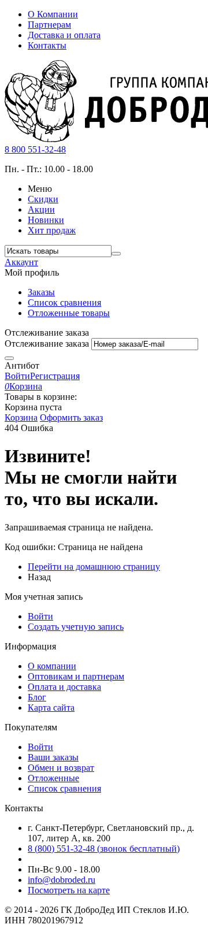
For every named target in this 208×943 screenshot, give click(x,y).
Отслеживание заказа (47, 343)
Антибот (22, 365)
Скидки (43, 199)
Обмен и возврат (61, 768)
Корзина (21, 417)
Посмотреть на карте (69, 890)
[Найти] (116, 253)
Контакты (47, 45)
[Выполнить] (9, 358)
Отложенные (53, 778)
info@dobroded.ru (61, 880)
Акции (41, 209)
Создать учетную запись (76, 627)
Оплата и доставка (64, 687)
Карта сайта (51, 707)
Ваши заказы (53, 757)
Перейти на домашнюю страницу (94, 566)
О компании (52, 666)
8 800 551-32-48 (35, 149)
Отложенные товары (69, 313)
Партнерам (49, 24)
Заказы (41, 292)
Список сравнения (64, 302)
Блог (37, 697)
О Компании (53, 14)
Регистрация (55, 376)
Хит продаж (52, 230)
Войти (17, 376)
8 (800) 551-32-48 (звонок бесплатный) (104, 848)
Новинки (46, 220)
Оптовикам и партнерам (76, 676)
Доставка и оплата (64, 35)
